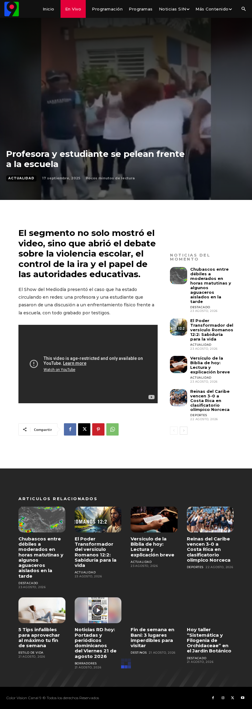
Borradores (86, 663)
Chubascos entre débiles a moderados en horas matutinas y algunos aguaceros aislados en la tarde (210, 285)
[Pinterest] (98, 429)
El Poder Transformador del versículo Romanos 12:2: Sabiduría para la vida (211, 329)
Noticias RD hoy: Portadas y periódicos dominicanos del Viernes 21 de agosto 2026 (95, 643)
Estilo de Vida (31, 652)
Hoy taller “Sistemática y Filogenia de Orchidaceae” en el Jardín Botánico (209, 640)
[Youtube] (242, 698)
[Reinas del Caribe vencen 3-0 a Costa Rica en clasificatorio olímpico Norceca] (178, 397)
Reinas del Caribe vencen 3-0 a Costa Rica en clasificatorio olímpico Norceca (210, 400)
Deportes (198, 415)
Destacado (200, 307)
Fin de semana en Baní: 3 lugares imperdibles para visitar (152, 637)
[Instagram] (222, 698)
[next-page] (183, 431)
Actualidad (21, 178)
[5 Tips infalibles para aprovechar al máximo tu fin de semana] (41, 610)
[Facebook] (70, 429)
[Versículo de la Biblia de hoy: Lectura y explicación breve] (178, 364)
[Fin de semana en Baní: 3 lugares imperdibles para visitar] (154, 610)
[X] (84, 429)
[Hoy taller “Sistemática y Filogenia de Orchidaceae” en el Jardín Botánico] (210, 610)
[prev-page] (174, 431)
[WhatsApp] (112, 429)
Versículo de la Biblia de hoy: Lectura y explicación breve (210, 365)
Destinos (139, 652)
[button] (243, 9)
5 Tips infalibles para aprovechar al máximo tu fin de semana (39, 637)
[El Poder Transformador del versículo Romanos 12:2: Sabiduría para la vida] (178, 327)
